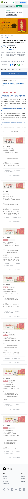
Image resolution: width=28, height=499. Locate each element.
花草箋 (6, 37)
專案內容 (3, 69)
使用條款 (5, 479)
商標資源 (23, 479)
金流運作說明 (6, 483)
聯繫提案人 (5, 64)
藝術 (12, 35)
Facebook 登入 (22, 2)
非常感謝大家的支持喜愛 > (11, 14)
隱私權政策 (5, 481)
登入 (16, 2)
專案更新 (11, 69)
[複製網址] (22, 65)
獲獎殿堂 (23, 481)
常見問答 (19, 69)
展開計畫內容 (14, 131)
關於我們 (23, 476)
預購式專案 (7, 35)
